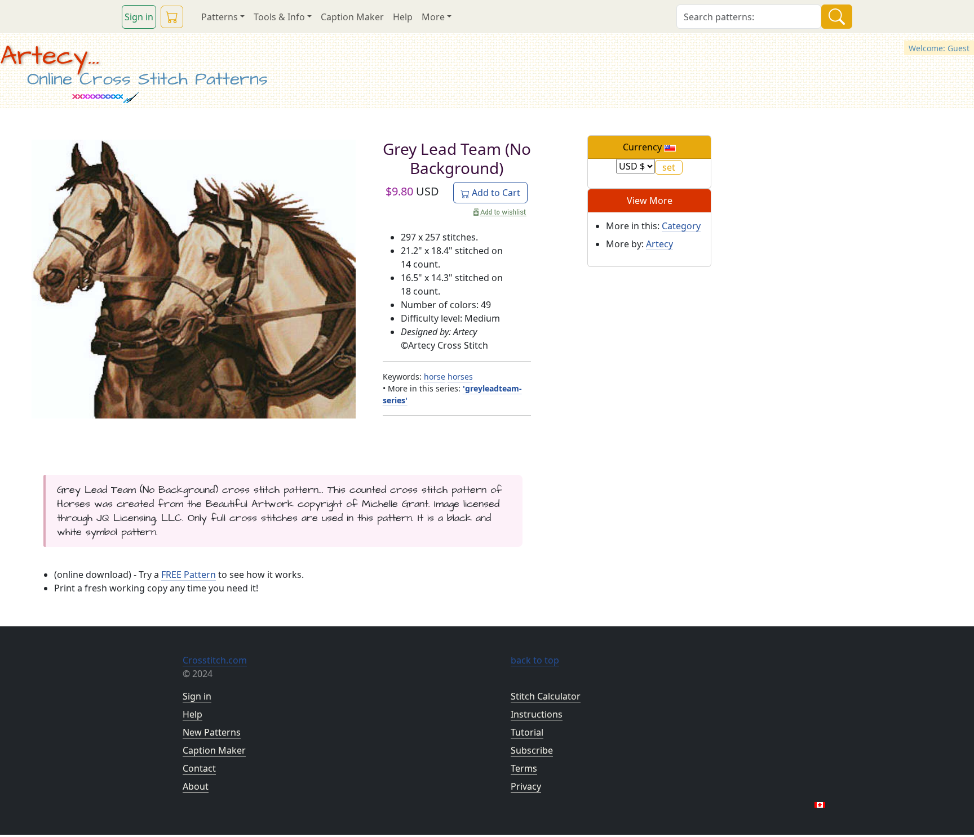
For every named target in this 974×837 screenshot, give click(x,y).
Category (681, 226)
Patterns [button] (219, 17)
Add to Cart (495, 192)
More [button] (433, 17)
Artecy (659, 244)
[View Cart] (172, 17)
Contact (199, 768)
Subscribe (532, 750)
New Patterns (212, 732)
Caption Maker (352, 17)
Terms (524, 768)
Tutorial (527, 732)
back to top (535, 660)
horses (460, 376)
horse (434, 376)
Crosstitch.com (215, 660)
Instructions (537, 714)
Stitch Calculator (546, 696)
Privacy (526, 786)
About (196, 786)
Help (403, 17)
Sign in (139, 17)
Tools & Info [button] (279, 17)
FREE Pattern (188, 574)
